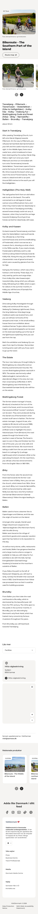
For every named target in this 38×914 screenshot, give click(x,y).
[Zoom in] (32, 714)
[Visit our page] (13, 812)
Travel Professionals (13, 861)
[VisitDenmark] (13, 822)
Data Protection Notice (8, 907)
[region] (19, 703)
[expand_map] (32, 687)
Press (8, 855)
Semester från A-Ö (12, 886)
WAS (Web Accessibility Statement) (25, 907)
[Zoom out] (32, 720)
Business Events (12, 858)
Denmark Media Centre (14, 873)
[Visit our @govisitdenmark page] (25, 812)
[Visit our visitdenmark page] (19, 812)
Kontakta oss (10, 888)
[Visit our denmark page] (7, 812)
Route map (9, 55)
